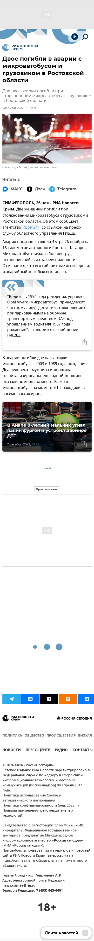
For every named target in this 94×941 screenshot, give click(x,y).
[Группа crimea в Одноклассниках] (68, 699)
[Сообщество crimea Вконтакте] (30, 699)
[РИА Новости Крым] (20, 47)
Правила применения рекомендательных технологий (37, 813)
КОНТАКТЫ (83, 750)
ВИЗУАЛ (85, 735)
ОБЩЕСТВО (34, 735)
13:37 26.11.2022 (13, 108)
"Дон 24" (30, 227)
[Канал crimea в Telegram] (11, 699)
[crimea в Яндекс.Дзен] (49, 699)
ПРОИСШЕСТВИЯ (61, 735)
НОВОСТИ (11, 750)
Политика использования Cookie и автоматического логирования (31, 798)
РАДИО (61, 750)
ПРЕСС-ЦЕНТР (38, 750)
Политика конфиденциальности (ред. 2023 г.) (40, 805)
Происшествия (47, 489)
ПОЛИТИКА (12, 735)
